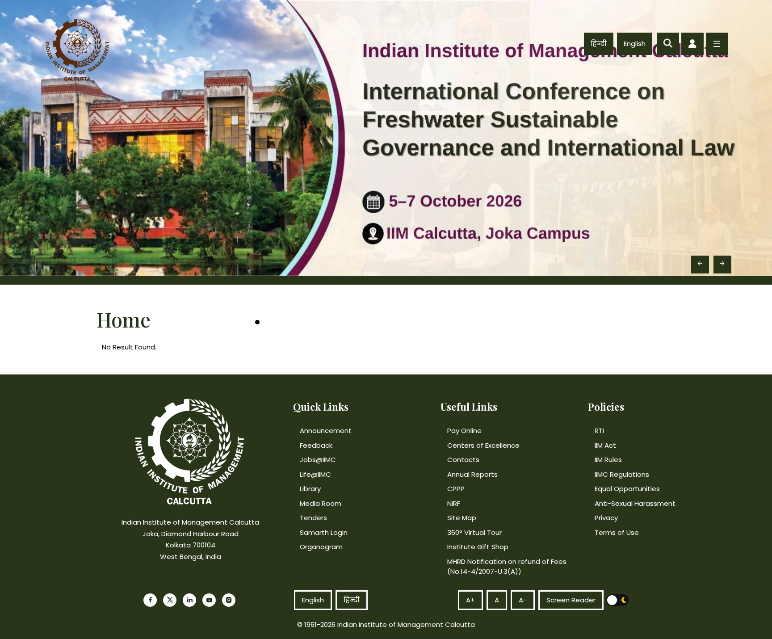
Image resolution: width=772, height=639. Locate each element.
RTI (599, 430)
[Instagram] (228, 600)
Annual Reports (472, 474)
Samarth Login (324, 532)
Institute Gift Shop (477, 546)
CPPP (456, 488)
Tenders (313, 517)
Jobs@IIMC (318, 459)
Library (310, 488)
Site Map (461, 517)
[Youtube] (209, 600)
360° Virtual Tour (474, 532)
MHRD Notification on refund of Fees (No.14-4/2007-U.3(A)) (506, 566)
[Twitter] (169, 600)
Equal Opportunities (627, 488)
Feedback (316, 445)
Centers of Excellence (483, 445)
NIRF (453, 503)
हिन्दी (599, 43)
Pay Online (464, 430)
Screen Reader (571, 600)
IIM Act (605, 445)
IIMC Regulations (622, 474)
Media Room (320, 503)
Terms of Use (617, 532)
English (635, 43)
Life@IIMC (315, 474)
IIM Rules (608, 459)
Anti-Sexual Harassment (635, 503)
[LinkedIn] (189, 600)
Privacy (606, 517)
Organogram (321, 546)
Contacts (463, 459)
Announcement (326, 430)
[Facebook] (150, 600)
